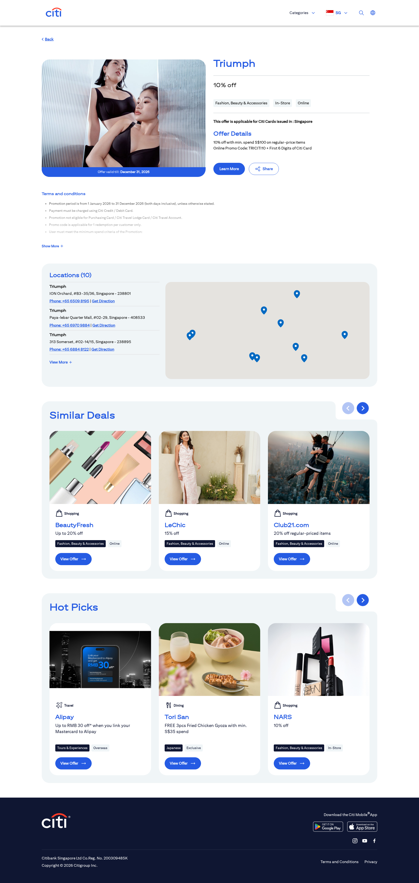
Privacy (370, 861)
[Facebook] (374, 841)
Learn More (229, 168)
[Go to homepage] (54, 13)
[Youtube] (365, 841)
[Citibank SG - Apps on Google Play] (328, 827)
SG (338, 12)
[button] (48, 39)
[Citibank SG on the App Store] (362, 827)
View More (58, 362)
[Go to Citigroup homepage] (56, 820)
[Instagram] (355, 841)
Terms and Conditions (340, 861)
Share (268, 168)
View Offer (69, 559)
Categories (299, 12)
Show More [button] (50, 246)
